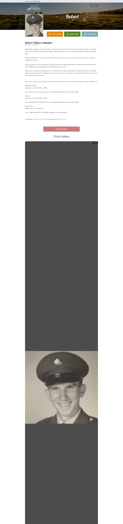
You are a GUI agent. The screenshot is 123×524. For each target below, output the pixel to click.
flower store (64, 119)
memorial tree (42, 119)
